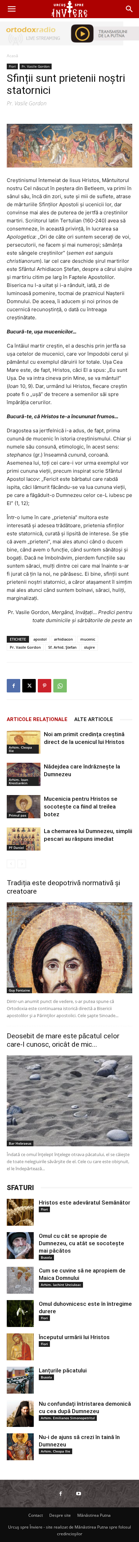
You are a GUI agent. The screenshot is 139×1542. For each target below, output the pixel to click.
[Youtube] (78, 1493)
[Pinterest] (44, 685)
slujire (89, 647)
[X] (29, 685)
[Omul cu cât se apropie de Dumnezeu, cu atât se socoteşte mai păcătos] (20, 1245)
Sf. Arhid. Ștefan (62, 647)
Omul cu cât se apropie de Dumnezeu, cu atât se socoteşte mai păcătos (81, 1243)
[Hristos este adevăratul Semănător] (20, 1212)
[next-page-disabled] (22, 864)
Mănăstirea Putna (94, 1515)
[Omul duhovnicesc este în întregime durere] (20, 1313)
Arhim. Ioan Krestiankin (18, 781)
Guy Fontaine (19, 990)
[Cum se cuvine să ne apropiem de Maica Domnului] (20, 1280)
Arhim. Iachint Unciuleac (61, 1284)
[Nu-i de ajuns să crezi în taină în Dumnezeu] (20, 1446)
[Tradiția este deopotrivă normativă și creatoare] (69, 947)
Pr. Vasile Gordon (36, 66)
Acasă (12, 56)
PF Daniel (16, 847)
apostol (40, 639)
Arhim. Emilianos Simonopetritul (68, 1417)
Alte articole (93, 719)
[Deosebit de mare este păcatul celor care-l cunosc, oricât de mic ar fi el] (69, 1100)
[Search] (129, 9)
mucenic (87, 639)
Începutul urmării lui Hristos (74, 1337)
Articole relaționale (37, 719)
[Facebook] (13, 685)
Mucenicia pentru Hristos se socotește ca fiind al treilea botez (80, 806)
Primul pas (17, 815)
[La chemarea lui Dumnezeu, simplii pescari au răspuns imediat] (23, 839)
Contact (35, 1515)
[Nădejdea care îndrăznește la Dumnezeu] (23, 774)
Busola (46, 1257)
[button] (11, 9)
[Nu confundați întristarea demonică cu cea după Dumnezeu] (20, 1413)
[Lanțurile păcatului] (20, 1380)
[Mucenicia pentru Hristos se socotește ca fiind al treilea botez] (23, 806)
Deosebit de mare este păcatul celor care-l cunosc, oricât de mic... (63, 1040)
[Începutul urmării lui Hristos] (20, 1346)
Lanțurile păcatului (63, 1370)
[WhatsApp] (60, 685)
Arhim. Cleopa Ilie (20, 749)
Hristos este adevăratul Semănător (84, 1202)
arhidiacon (63, 639)
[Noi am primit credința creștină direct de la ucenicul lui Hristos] (23, 742)
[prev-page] (11, 864)
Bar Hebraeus (20, 1143)
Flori (12, 66)
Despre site (60, 1515)
